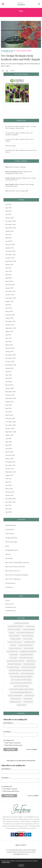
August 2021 (9, 331)
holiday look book (15, 648)
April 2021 (8, 341)
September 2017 (10, 472)
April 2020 (8, 382)
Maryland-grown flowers (15, 661)
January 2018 (9, 458)
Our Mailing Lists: (8, 740)
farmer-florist (16, 639)
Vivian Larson (21, 705)
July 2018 (8, 438)
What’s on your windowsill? (19, 191)
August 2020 (9, 368)
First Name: (7, 731)
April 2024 (8, 241)
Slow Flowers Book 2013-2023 (15, 567)
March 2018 (9, 452)
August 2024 (9, 231)
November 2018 (10, 425)
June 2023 (8, 271)
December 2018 (10, 422)
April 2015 (8, 512)
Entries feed (9, 604)
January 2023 (9, 288)
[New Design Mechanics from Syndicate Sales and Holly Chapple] (21, 34)
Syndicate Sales (16, 698)
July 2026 (8, 204)
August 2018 (9, 435)
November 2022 (10, 291)
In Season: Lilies (10, 146)
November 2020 (10, 358)
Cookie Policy (5, 862)
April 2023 (8, 278)
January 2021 (9, 351)
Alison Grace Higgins (21, 623)
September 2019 (10, 398)
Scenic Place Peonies (28, 667)
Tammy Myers (28, 698)
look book (13, 657)
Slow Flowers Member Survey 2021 (21, 692)
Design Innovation (7, 50)
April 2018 (8, 448)
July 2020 (8, 371)
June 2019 (8, 405)
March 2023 (9, 281)
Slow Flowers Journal (21, 686)
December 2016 (10, 499)
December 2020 (10, 355)
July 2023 (8, 268)
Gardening (8, 558)
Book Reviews (9, 529)
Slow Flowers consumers (13, 743)
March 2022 (9, 311)
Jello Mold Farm (12, 651)
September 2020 (10, 365)
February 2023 (10, 285)
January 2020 (9, 388)
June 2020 (8, 375)
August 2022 (9, 301)
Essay (7, 546)
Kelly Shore (14, 654)
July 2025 (8, 214)
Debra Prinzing (14, 635)
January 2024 (9, 248)
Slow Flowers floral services (13, 745)
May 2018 (8, 445)
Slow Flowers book (27, 673)
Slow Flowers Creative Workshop (21, 676)
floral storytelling (15, 642)
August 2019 (9, 402)
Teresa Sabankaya (15, 702)
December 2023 (10, 251)
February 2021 (10, 348)
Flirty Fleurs (27, 639)
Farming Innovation (11, 550)
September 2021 (10, 328)
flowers (13, 645)
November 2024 (10, 224)
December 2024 (10, 221)
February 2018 (10, 455)
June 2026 (8, 208)
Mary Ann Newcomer (26, 657)
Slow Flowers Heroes (12, 571)
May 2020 (8, 378)
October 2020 (9, 361)
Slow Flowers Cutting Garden (21, 680)
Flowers (28, 50)
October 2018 (9, 428)
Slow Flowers (13, 673)
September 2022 (10, 298)
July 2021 (8, 335)
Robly (34, 749)
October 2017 (9, 468)
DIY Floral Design (19, 50)
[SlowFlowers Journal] (21, 4)
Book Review (30, 626)
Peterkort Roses (29, 664)
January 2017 (9, 495)
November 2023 (10, 254)
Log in (7, 600)
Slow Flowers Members (13, 579)
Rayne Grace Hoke (13, 667)
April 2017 (8, 485)
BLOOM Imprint (10, 525)
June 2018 (8, 442)
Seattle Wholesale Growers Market (21, 670)
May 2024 (8, 238)
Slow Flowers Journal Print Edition (16, 575)
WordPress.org (10, 610)
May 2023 (8, 274)
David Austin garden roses (25, 632)
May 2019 (8, 408)
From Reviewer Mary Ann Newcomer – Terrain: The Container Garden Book (20, 127)
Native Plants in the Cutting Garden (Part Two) (18, 172)
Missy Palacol (31, 661)
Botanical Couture (14, 629)
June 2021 (8, 338)
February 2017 (10, 492)
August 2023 (9, 264)
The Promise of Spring (17, 167)
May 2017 (8, 482)
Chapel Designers (28, 629)
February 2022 (10, 315)
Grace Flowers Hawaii (25, 645)
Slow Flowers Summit (15, 695)
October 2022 (9, 295)
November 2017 (10, 465)
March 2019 (9, 415)
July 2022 (8, 305)
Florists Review (29, 642)
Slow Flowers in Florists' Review (21, 683)
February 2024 (10, 244)
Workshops (9, 587)
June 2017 (8, 478)
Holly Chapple (28, 648)
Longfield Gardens (26, 654)
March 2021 (9, 345)
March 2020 (9, 385)
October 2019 (9, 395)
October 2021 (9, 325)
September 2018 (10, 432)
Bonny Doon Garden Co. (15, 626)
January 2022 (9, 318)
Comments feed (10, 607)
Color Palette (9, 533)
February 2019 (10, 418)
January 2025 (9, 218)
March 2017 (9, 489)
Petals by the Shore (14, 664)
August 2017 (9, 475)
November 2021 (10, 321)
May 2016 (8, 505)
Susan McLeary (29, 695)
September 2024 (10, 228)
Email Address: (8, 723)
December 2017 (10, 462)
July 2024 (8, 234)
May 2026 (8, 211)
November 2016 (10, 502)
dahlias (11, 632)
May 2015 (8, 509)
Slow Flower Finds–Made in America (17, 562)
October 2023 (9, 258)
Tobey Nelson (28, 702)
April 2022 (8, 308)
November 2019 (10, 392)
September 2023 (10, 261)
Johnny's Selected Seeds (28, 651)
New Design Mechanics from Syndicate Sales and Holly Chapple (20, 57)
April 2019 (8, 412)
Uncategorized (10, 583)
